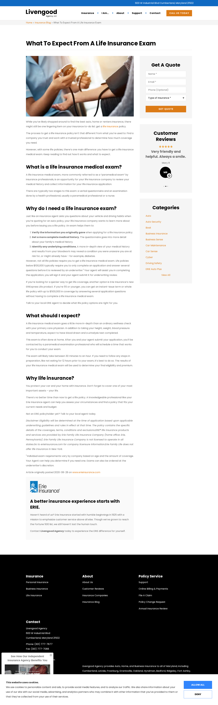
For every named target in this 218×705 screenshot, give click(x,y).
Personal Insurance (37, 582)
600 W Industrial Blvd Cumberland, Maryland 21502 (164, 3)
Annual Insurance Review (153, 608)
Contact (155, 13)
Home (29, 22)
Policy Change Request (152, 602)
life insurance (110, 126)
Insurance (87, 13)
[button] (165, 186)
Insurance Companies (95, 595)
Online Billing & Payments (153, 588)
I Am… (105, 13)
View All (165, 275)
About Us (87, 582)
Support (137, 13)
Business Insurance (37, 588)
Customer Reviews (93, 588)
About (120, 13)
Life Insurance (34, 595)
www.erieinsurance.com (86, 472)
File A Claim (145, 595)
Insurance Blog (43, 22)
